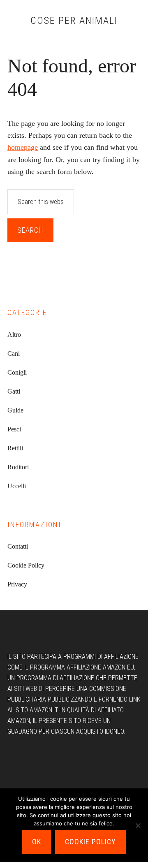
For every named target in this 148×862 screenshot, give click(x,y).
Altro (14, 334)
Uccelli (16, 485)
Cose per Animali (74, 20)
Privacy (17, 584)
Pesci (14, 429)
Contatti (17, 546)
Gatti (13, 391)
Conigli (17, 372)
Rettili (15, 448)
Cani (13, 353)
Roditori (18, 466)
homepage (22, 147)
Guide (15, 410)
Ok (36, 841)
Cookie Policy (25, 565)
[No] (138, 825)
